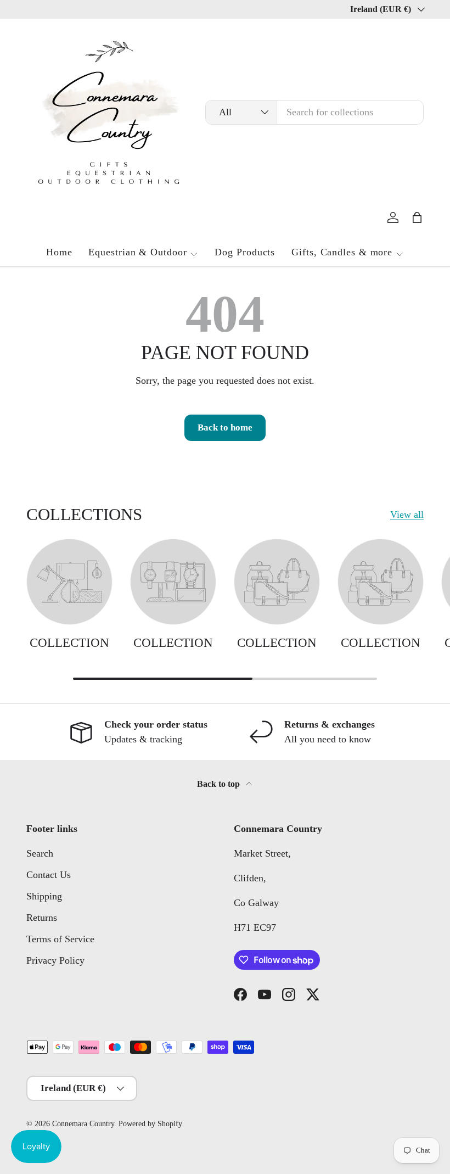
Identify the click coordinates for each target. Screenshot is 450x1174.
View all (407, 514)
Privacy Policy (55, 960)
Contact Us (48, 874)
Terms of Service (60, 938)
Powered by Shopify (150, 1124)
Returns (41, 917)
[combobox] (314, 112)
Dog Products (245, 252)
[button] (417, 217)
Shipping (44, 896)
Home (59, 252)
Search (39, 853)
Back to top (219, 784)
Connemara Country (83, 1124)
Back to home (225, 427)
